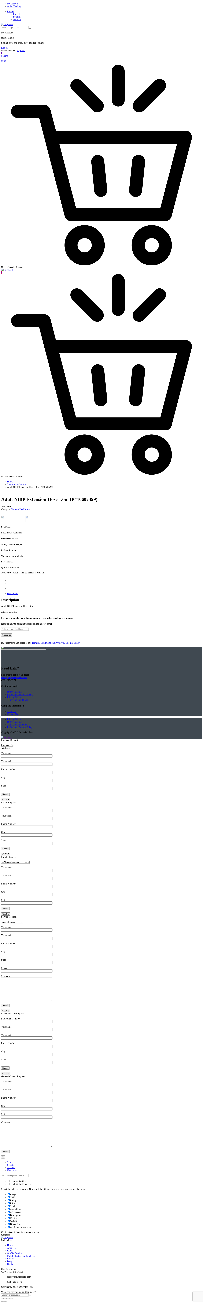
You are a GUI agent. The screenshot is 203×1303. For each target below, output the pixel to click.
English (10, 11)
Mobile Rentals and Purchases (21, 1256)
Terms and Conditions (17, 700)
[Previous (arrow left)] (2, 1301)
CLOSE (5, 800)
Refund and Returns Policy (20, 694)
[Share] (5, 1298)
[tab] (104, 593)
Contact (10, 1264)
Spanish (17, 16)
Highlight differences (20, 1184)
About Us (11, 711)
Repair (10, 1258)
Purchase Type (8, 745)
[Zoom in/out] (11, 1298)
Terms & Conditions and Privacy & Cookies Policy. (56, 643)
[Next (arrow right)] (5, 1301)
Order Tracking (14, 6)
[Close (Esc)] (2, 1298)
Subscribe (6, 635)
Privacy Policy (14, 697)
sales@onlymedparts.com (14, 677)
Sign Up (21, 50)
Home (10, 481)
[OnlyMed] (7, 24)
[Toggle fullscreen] (8, 1298)
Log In (4, 48)
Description (12, 593)
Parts (9, 1250)
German (17, 19)
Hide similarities (18, 1181)
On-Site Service (14, 1253)
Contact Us (12, 714)
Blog (9, 1261)
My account (12, 3)
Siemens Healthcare (16, 484)
